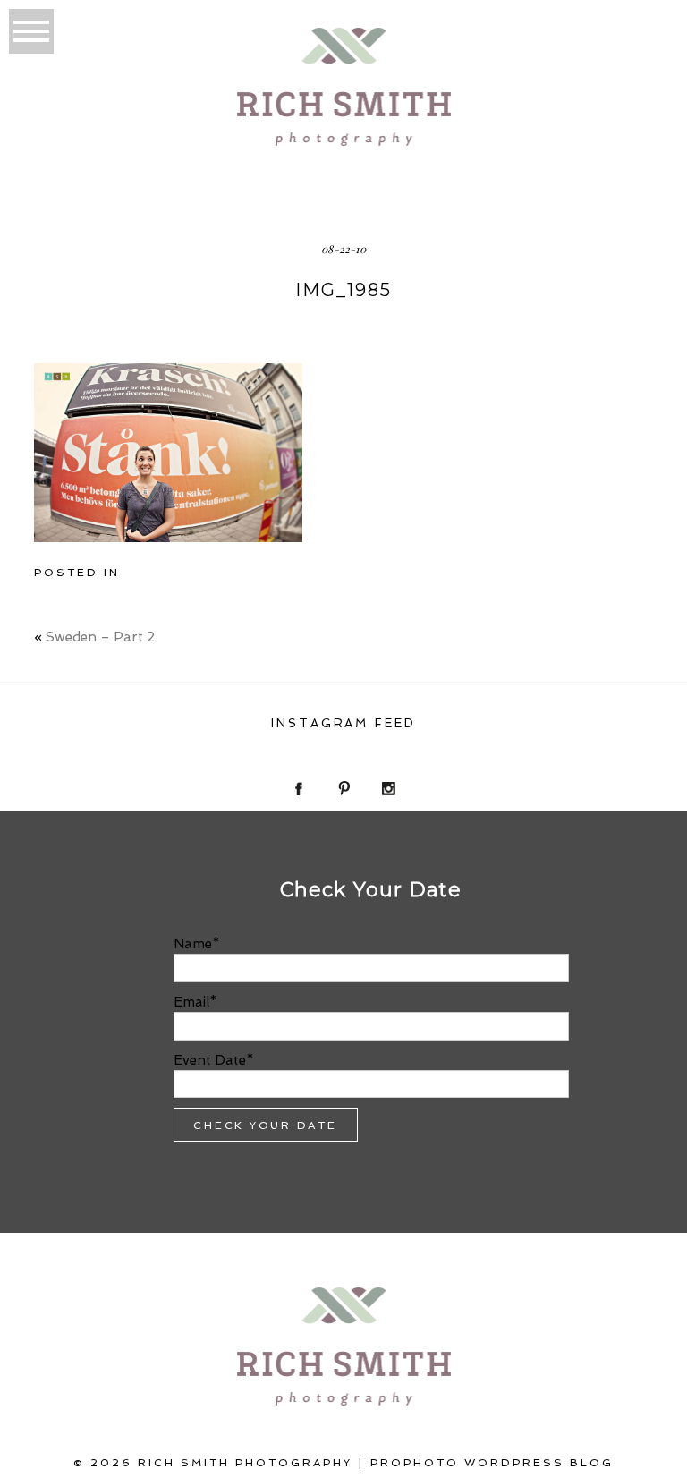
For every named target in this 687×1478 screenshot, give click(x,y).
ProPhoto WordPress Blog (492, 1463)
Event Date (210, 1060)
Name (193, 944)
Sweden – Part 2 (100, 637)
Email (191, 1002)
